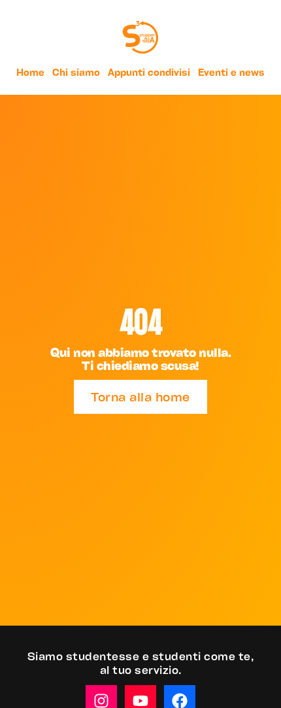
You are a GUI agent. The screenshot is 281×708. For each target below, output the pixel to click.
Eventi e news (231, 72)
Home (30, 72)
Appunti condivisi (149, 72)
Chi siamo (76, 72)
